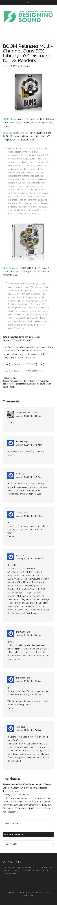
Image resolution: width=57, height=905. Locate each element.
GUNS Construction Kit (13, 133)
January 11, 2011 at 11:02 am (29, 558)
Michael (19, 441)
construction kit (42, 381)
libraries (32, 384)
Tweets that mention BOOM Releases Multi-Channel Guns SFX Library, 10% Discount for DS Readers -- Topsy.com (27, 787)
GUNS (11, 122)
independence (22, 384)
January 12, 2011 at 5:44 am (29, 730)
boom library (29, 381)
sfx (37, 384)
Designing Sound (28, 16)
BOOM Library (9, 119)
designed (7, 384)
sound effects (9, 387)
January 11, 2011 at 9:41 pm (29, 635)
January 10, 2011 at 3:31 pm (29, 416)
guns (13, 384)
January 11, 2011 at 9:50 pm (29, 681)
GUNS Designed (10, 268)
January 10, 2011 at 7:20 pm (29, 445)
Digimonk (20, 632)
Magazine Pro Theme (32, 893)
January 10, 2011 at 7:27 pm (29, 477)
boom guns (18, 381)
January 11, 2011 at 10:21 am (29, 516)
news (15, 378)
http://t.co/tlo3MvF (37, 808)
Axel (18, 473)
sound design (45, 384)
